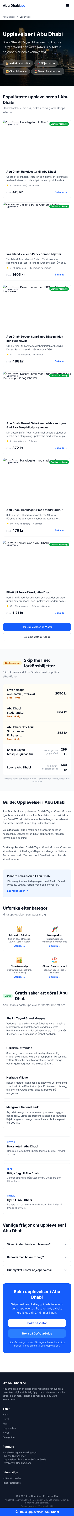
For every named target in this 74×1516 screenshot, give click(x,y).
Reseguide (9, 1437)
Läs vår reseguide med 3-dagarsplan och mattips (37, 1342)
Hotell (6, 1419)
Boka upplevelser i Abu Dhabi (39, 1512)
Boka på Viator (37, 1323)
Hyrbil (6, 1432)
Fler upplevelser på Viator (37, 626)
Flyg (5, 1423)
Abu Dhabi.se (9, 16)
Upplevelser (9, 1428)
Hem (5, 1414)
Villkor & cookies (12, 1478)
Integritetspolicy (12, 1482)
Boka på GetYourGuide (37, 636)
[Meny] (67, 5)
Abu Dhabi (14, 5)
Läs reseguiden (16, 890)
